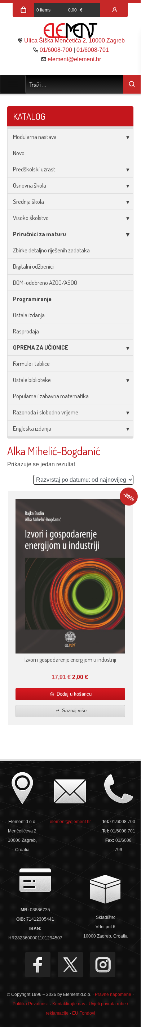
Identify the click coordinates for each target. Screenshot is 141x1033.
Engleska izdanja (32, 428)
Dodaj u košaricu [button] (73, 694)
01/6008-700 (56, 50)
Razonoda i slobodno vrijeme (45, 412)
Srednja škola (28, 201)
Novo (19, 153)
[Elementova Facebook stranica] (37, 964)
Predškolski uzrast (34, 169)
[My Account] (114, 10)
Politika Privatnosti (31, 1003)
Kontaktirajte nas (68, 1003)
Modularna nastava (35, 136)
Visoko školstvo (31, 217)
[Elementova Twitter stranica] (70, 964)
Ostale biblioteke (32, 379)
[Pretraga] (132, 84)
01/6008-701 (92, 50)
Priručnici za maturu (39, 234)
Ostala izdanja (29, 315)
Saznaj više (74, 710)
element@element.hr (74, 59)
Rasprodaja (26, 331)
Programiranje (32, 298)
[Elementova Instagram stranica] (102, 964)
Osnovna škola (29, 185)
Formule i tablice (31, 363)
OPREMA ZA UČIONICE (40, 347)
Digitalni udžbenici (33, 266)
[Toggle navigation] (13, 84)
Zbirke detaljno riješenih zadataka (51, 250)
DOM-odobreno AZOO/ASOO (45, 282)
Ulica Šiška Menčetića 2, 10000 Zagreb (74, 40)
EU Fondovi (83, 1013)
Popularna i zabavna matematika (51, 396)
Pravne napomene (113, 994)
